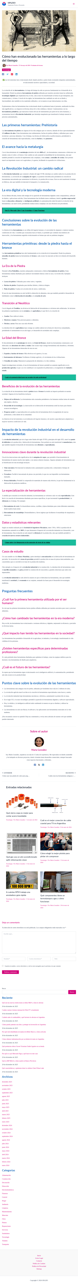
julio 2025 (5, 1100)
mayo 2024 (5, 1151)
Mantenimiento (7, 1211)
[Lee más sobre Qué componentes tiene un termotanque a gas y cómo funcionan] (56, 882)
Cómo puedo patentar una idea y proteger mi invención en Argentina (24, 1024)
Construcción (6, 1179)
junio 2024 (5, 1147)
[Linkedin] (16, 74)
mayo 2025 (5, 1107)
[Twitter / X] (39, 765)
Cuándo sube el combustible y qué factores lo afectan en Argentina (23, 1017)
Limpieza (5, 1208)
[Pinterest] (12, 74)
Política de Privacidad (39, 1266)
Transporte (5, 1244)
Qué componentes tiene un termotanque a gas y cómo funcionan (52, 899)
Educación (5, 1186)
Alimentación (6, 1175)
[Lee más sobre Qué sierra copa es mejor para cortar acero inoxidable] (22, 801)
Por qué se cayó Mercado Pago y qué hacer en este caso (20, 1053)
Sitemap (39, 1269)
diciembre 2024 (7, 1125)
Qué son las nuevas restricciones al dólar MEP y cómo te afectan (22, 1003)
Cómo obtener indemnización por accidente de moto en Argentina (23, 1039)
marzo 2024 (6, 1158)
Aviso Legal (39, 1258)
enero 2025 (5, 1122)
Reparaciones (6, 1226)
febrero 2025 (6, 1118)
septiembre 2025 (7, 1093)
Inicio (39, 1255)
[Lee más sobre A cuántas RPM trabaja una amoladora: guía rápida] (22, 880)
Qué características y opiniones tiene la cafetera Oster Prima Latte (23, 1068)
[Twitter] (7, 74)
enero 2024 (5, 1165)
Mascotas (5, 1215)
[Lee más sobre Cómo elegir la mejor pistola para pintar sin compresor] (56, 841)
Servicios (5, 1230)
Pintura (4, 1222)
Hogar (4, 1201)
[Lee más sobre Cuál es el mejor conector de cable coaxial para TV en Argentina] (56, 805)
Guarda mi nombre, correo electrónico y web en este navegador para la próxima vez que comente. (33, 966)
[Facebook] (3, 74)
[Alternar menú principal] (74, 4)
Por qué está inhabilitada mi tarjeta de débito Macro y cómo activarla (24, 1032)
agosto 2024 (6, 1140)
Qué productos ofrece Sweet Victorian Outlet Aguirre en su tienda (23, 1046)
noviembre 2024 (7, 1129)
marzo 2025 (6, 1114)
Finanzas (5, 1193)
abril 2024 (5, 1154)
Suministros (6, 1233)
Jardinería (5, 1204)
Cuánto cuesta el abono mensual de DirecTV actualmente (20, 1010)
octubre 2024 (6, 1133)
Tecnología (6, 70)
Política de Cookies (39, 1263)
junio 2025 (5, 1103)
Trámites (5, 1241)
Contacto (39, 1261)
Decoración (5, 1182)
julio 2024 (5, 1143)
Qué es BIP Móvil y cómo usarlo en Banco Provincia (19, 1061)
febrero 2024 (6, 1162)
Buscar (4, 988)
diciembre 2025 (7, 1082)
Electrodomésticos (8, 1190)
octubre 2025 (6, 1089)
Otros (4, 1219)
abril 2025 (5, 1111)
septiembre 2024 (7, 1136)
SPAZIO (11, 3)
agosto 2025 (6, 1096)
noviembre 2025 (7, 1085)
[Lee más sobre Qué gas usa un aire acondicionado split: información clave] (22, 843)
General (4, 1197)
